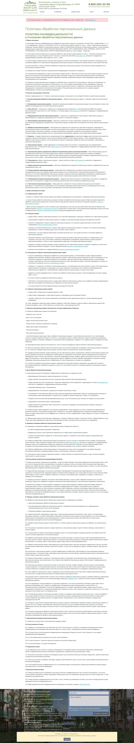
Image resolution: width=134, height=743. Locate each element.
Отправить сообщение (101, 713)
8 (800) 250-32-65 (56, 713)
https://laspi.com (90, 20)
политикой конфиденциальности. (48, 735)
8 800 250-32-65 (99, 4)
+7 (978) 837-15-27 (48, 712)
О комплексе (57, 11)
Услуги (92, 11)
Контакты (106, 11)
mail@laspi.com (72, 578)
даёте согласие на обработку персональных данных (80, 735)
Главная (42, 11)
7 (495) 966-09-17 (36, 712)
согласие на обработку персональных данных (93, 710)
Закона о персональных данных (47, 224)
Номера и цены (75, 11)
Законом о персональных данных (47, 208)
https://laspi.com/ (85, 684)
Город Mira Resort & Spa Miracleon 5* (30, 7)
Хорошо (67, 739)
